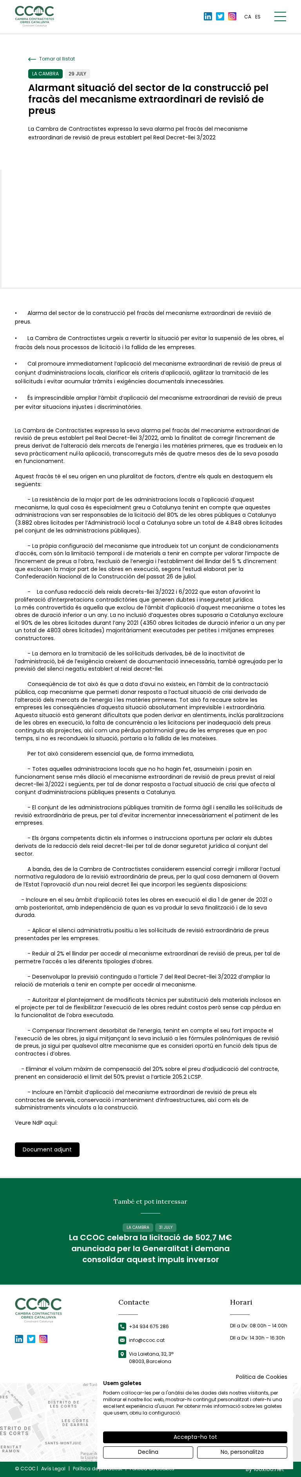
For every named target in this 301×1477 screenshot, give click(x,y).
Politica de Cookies (261, 1377)
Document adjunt (47, 1149)
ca (247, 16)
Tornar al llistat (56, 59)
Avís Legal (53, 1469)
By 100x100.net (265, 1469)
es (258, 16)
